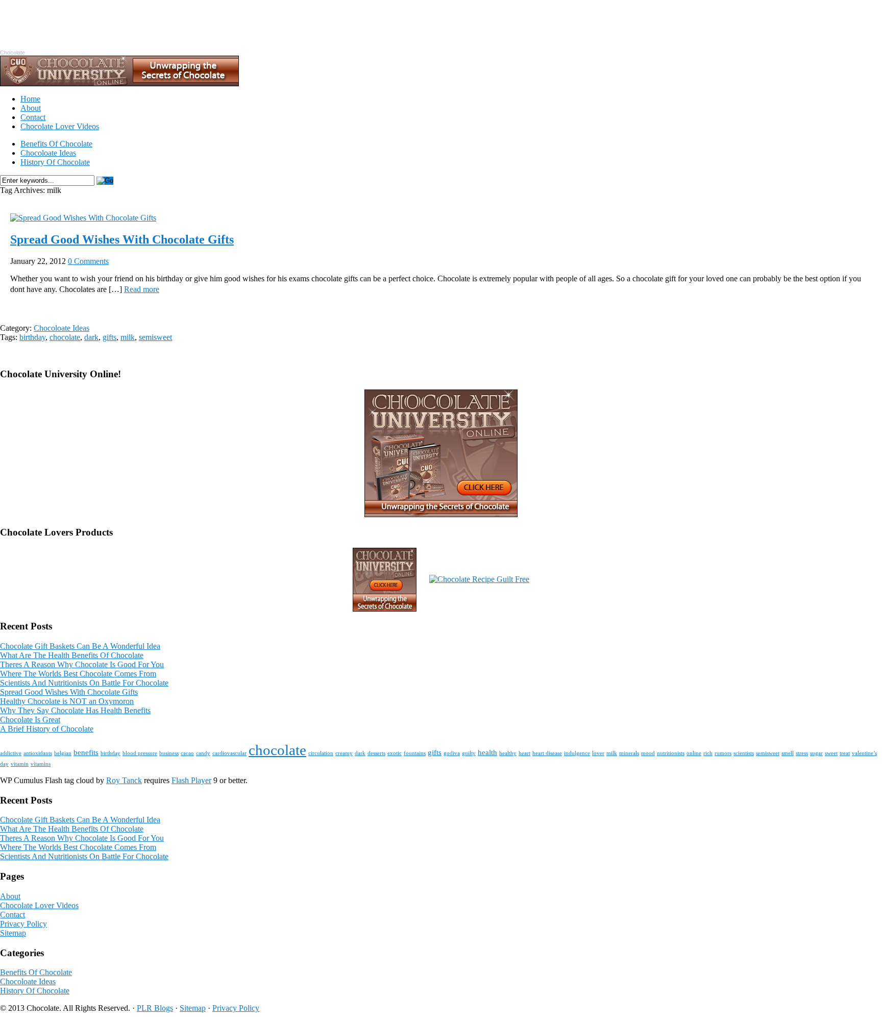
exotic (394, 753)
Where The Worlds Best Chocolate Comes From (78, 673)
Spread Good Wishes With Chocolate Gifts (122, 239)
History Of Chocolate (55, 162)
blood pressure (139, 753)
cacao (187, 753)
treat (845, 753)
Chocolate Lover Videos (59, 126)
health (487, 752)
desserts (376, 753)
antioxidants (37, 753)
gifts (109, 337)
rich (708, 753)
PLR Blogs (155, 1008)
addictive (10, 753)
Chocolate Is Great (30, 719)
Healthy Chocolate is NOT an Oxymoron (67, 701)
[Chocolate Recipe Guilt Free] (479, 579)
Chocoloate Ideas (48, 153)
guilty (469, 753)
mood (648, 753)
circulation (320, 753)
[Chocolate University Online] (441, 514)
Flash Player (191, 780)
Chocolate (60, 24)
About (30, 108)
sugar (816, 753)
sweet (831, 753)
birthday (32, 337)
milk (127, 337)
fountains (415, 753)
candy (203, 753)
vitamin (20, 764)
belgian (62, 753)
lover (598, 753)
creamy (344, 753)
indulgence (577, 753)
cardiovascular (229, 753)
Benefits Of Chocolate (56, 143)
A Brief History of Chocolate (46, 728)
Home (30, 98)
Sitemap (13, 933)
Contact (32, 117)
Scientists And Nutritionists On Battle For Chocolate (84, 682)
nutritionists (670, 753)
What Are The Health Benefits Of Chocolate (71, 655)
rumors (723, 753)
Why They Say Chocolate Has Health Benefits (75, 710)
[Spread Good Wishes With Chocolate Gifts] (83, 217)
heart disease (547, 753)
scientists (743, 753)
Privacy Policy (23, 923)
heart (524, 753)
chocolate (65, 337)
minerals (629, 753)
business (169, 753)
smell (787, 753)
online (694, 753)
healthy (508, 753)
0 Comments (88, 261)
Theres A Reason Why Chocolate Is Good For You (82, 664)
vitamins (41, 764)
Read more (141, 289)
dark (91, 337)
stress (802, 753)
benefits (86, 752)
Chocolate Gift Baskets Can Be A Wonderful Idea (80, 646)
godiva (452, 753)
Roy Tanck (124, 780)
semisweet (155, 337)
